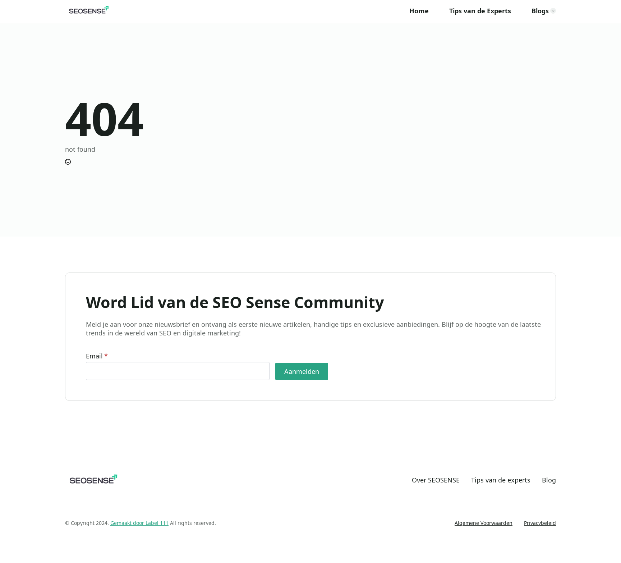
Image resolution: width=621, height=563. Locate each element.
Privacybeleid (540, 522)
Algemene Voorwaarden (483, 522)
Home (419, 11)
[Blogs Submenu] (553, 11)
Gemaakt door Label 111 (139, 522)
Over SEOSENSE (436, 480)
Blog (549, 480)
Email (97, 356)
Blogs (540, 11)
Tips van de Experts (480, 11)
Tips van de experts (500, 480)
